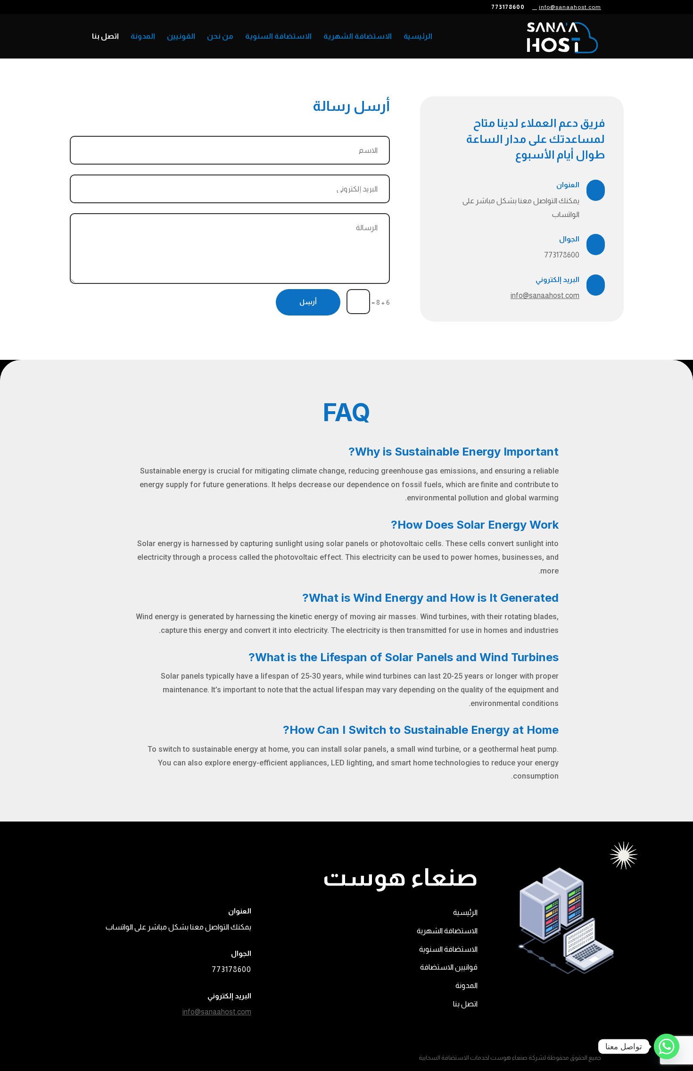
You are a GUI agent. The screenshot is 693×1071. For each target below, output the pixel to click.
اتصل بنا (105, 36)
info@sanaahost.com (545, 295)
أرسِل (308, 302)
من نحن (220, 36)
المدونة (143, 36)
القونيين (181, 36)
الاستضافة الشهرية (357, 36)
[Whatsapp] (666, 1046)
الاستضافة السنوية (278, 36)
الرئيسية (418, 36)
